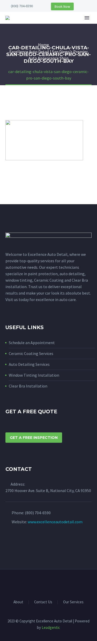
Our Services (73, 602)
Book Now (62, 6)
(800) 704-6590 (22, 6)
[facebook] (8, 542)
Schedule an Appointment (32, 342)
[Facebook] (45, 584)
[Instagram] (52, 584)
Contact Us (43, 602)
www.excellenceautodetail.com (55, 521)
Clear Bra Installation (28, 386)
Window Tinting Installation (34, 375)
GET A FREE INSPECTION (34, 437)
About (68, 25)
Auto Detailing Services (29, 364)
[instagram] (18, 542)
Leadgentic (51, 627)
